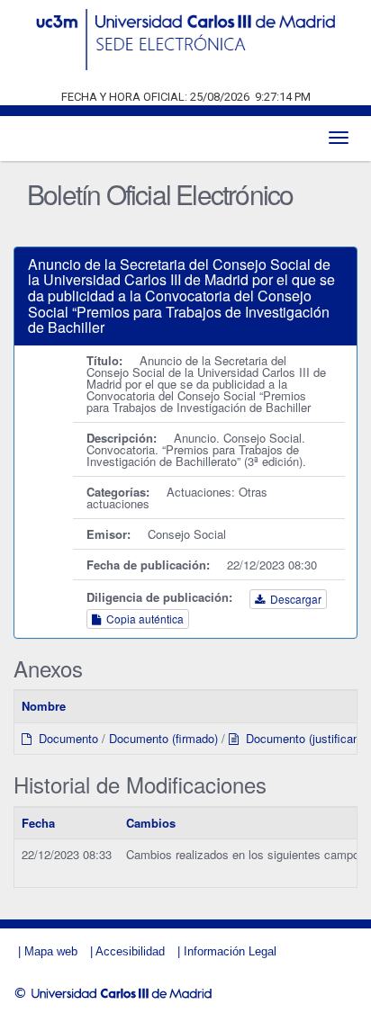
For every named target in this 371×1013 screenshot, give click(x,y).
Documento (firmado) (163, 738)
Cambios (151, 822)
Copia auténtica (142, 618)
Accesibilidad (130, 951)
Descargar (293, 598)
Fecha (38, 822)
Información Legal (230, 951)
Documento (65, 738)
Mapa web (50, 951)
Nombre (44, 705)
